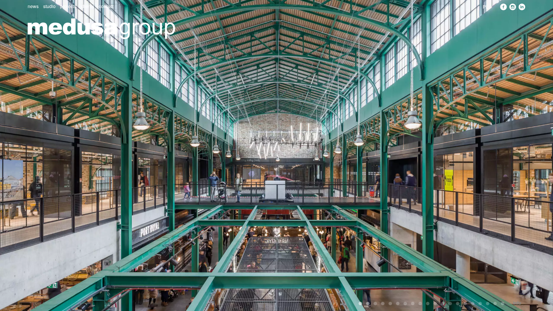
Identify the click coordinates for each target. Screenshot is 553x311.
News (33, 6)
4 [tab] (383, 303)
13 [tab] (450, 303)
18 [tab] (487, 303)
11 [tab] (435, 303)
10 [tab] (427, 303)
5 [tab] (390, 303)
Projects (68, 6)
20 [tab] (502, 303)
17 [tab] (480, 303)
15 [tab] (465, 303)
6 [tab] (397, 303)
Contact (106, 6)
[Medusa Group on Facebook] (503, 7)
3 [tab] (375, 303)
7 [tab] (405, 303)
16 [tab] (472, 303)
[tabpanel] (276, 155)
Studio (49, 6)
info (517, 302)
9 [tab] (420, 303)
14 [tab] (457, 303)
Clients (87, 6)
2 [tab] (368, 303)
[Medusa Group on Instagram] (512, 7)
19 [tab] (495, 303)
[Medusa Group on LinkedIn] (521, 7)
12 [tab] (442, 303)
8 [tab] (412, 303)
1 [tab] (360, 303)
